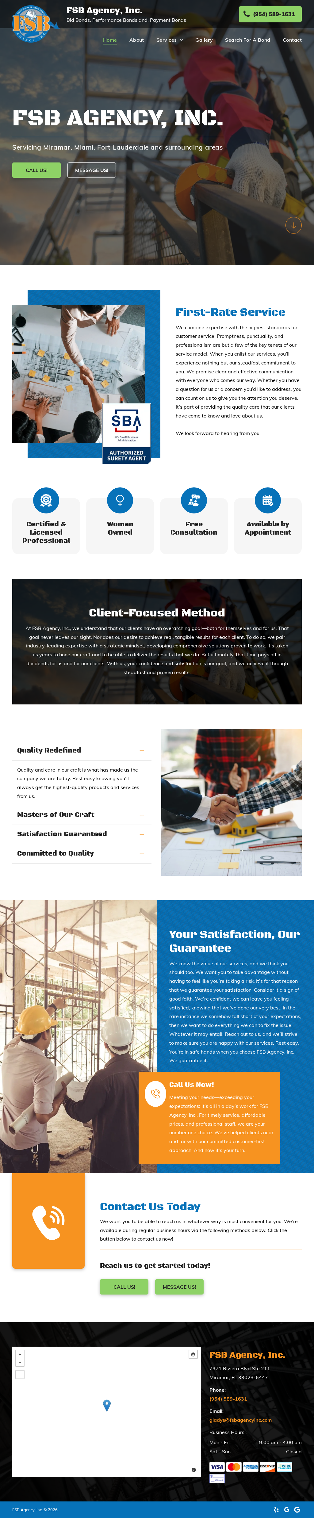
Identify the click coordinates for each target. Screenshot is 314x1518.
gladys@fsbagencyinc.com (240, 1420)
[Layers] (193, 1354)
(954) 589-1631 (228, 1399)
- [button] (20, 1362)
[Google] (297, 1509)
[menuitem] (104, 39)
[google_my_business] (286, 1509)
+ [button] (20, 1354)
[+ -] (106, 1412)
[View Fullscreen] (20, 1375)
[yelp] (276, 1509)
